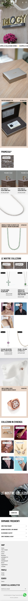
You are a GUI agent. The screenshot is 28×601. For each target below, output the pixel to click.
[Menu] (2, 2)
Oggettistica (4, 564)
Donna (3, 551)
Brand (2, 562)
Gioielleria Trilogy (11, 595)
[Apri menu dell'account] (22, 2)
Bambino (3, 555)
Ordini (2, 573)
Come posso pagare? (6, 526)
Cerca (2, 581)
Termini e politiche (14, 597)
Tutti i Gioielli (4, 549)
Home (2, 548)
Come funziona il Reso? (7, 536)
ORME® (3, 559)
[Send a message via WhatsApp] (24, 594)
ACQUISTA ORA (14, 512)
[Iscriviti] (25, 588)
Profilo (2, 575)
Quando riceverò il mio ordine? (9, 529)
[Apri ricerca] (5, 2)
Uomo (2, 553)
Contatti (3, 566)
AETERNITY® (4, 557)
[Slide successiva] (25, 182)
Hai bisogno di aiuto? (6, 533)
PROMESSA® (4, 561)
